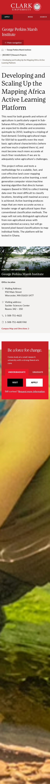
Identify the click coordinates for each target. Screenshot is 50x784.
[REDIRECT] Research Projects (14, 55)
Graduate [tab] (38, 372)
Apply (7, 17)
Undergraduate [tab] (16, 372)
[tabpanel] (25, 386)
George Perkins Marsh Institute (19, 31)
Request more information (31, 391)
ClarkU (3, 49)
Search (43, 17)
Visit (15, 382)
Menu (30, 17)
